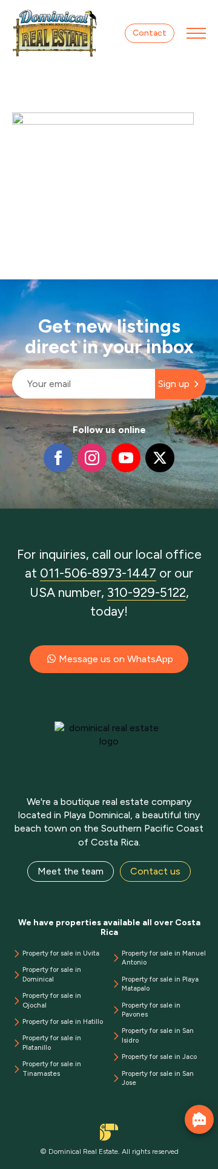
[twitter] (159, 457)
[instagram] (92, 457)
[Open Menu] (196, 33)
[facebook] (58, 457)
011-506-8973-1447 (98, 573)
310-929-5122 (146, 592)
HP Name (13, 289)
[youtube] (125, 457)
